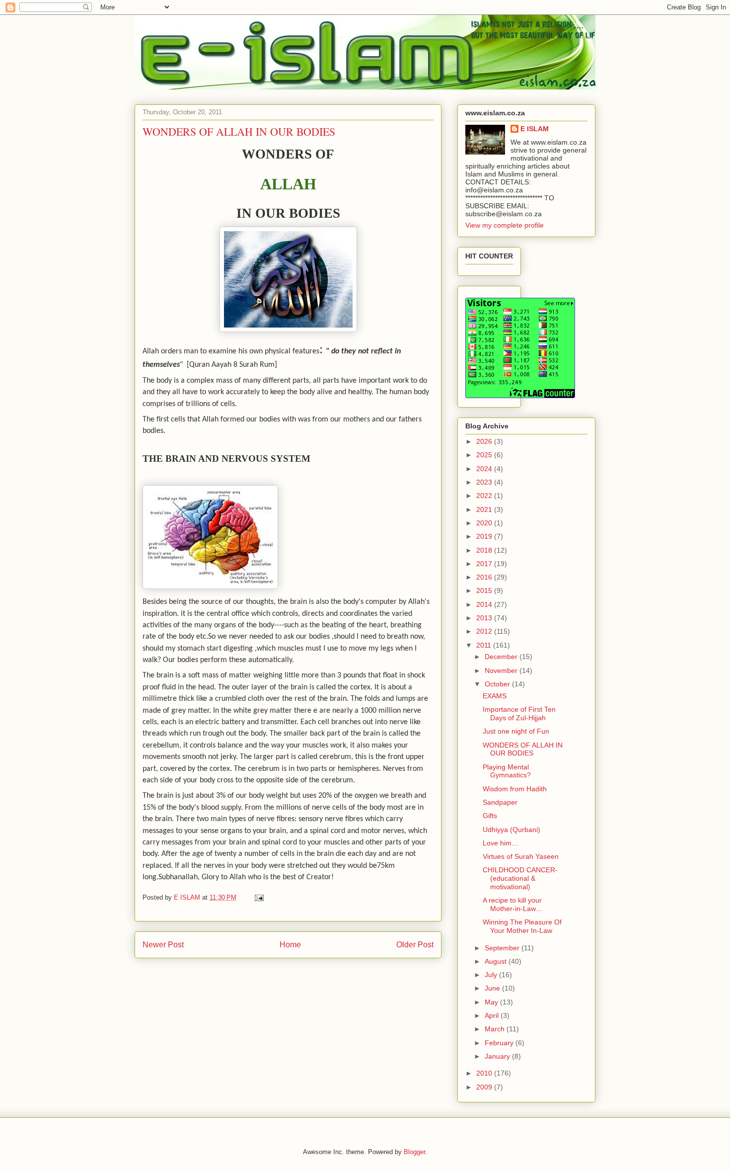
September (503, 948)
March (496, 1029)
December (502, 657)
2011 (484, 645)
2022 (485, 496)
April (493, 1015)
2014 (485, 604)
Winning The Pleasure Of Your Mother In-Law (522, 926)
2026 (485, 441)
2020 (485, 523)
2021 (485, 509)
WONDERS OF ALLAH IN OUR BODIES (523, 749)
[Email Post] (258, 897)
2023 (485, 482)
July (492, 975)
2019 (485, 536)
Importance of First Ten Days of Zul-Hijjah (519, 713)
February (500, 1043)
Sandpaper (500, 802)
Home (290, 944)
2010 (485, 1073)
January (498, 1056)
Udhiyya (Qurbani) (511, 830)
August (497, 961)
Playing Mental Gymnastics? (507, 771)
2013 (485, 618)
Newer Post (163, 944)
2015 (485, 590)
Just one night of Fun (516, 731)
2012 (485, 631)
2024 (485, 469)
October (498, 684)
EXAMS (495, 696)
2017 (485, 564)
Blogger (414, 1152)
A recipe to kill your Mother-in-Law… (513, 904)
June (493, 988)
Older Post (415, 944)
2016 (485, 577)
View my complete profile (504, 225)
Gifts (490, 816)
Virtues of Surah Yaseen (521, 856)
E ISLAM (534, 129)
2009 (485, 1087)
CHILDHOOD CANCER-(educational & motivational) (520, 878)
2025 (485, 455)
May (492, 1002)
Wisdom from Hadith (515, 789)
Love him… (500, 843)
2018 (485, 550)
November (502, 670)
